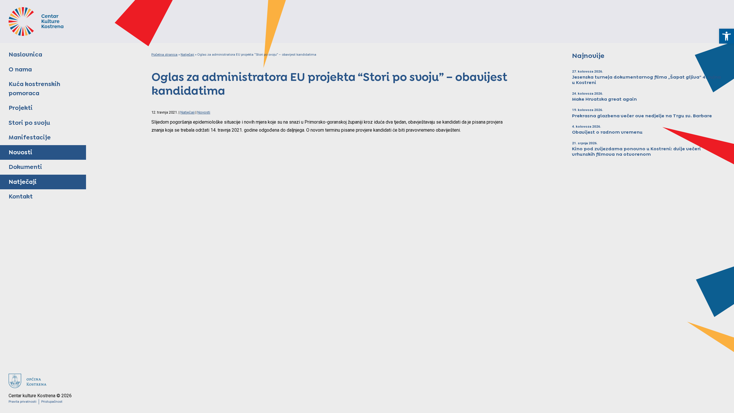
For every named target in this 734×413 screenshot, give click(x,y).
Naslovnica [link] (25, 54)
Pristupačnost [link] (52, 402)
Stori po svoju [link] (29, 123)
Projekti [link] (21, 108)
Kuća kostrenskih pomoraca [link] (34, 88)
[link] (726, 36)
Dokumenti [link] (25, 167)
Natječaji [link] (23, 182)
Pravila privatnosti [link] (22, 402)
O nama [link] (20, 69)
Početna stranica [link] (164, 54)
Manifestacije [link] (30, 137)
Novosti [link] (20, 152)
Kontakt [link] (21, 196)
